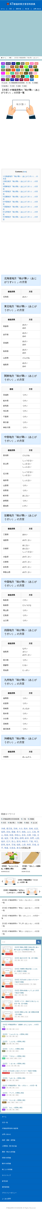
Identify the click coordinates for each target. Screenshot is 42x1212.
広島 (26, 66)
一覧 (29, 82)
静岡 (7, 73)
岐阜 (12, 73)
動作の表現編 (6, 1163)
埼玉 (18, 76)
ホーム (3, 8)
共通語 (36, 82)
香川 (12, 66)
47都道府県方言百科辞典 (17, 82)
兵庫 (18, 70)
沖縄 (3, 63)
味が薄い (5, 86)
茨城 (32, 76)
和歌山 (8, 70)
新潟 (3, 76)
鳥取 (3, 70)
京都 (27, 70)
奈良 (13, 70)
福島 (36, 76)
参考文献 (5, 1181)
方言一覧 (5, 1122)
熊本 (22, 63)
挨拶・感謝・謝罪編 (8, 1140)
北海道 (26, 79)
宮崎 (13, 63)
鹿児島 (8, 63)
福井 (26, 73)
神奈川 (8, 76)
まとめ (5, 82)
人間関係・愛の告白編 (9, 1146)
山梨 (21, 73)
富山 (35, 73)
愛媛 (7, 66)
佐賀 (32, 63)
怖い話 (27, 8)
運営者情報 (5, 1187)
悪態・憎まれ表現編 (8, 1152)
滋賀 (32, 70)
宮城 (12, 79)
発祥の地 (18, 8)
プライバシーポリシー (9, 1193)
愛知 (3, 73)
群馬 (22, 76)
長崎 (27, 63)
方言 (10, 8)
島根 (35, 66)
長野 (17, 73)
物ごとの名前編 (7, 1169)
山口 (21, 66)
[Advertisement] (21, 33)
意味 (19, 86)
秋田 (7, 79)
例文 (25, 86)
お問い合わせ (37, 8)
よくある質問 (6, 1199)
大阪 (22, 70)
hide (24, 172)
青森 (21, 79)
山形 (3, 79)
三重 (36, 70)
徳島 (17, 66)
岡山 (30, 66)
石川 (30, 73)
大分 (18, 63)
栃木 (27, 76)
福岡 (36, 63)
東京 (32, 79)
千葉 (13, 76)
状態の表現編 (6, 1158)
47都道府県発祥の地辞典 (10, 1128)
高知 (3, 66)
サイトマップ (6, 1175)
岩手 (17, 79)
